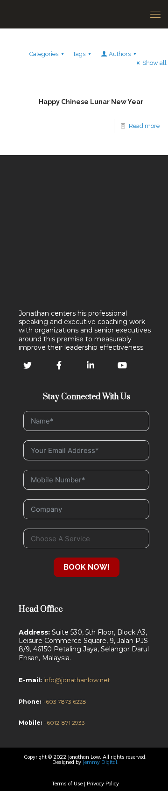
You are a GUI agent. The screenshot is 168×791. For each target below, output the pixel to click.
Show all (154, 62)
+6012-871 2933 (63, 722)
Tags (79, 53)
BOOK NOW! (86, 567)
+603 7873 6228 (64, 701)
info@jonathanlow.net (76, 680)
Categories (43, 53)
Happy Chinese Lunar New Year (91, 102)
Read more (144, 125)
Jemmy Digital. (101, 762)
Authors (120, 53)
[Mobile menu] (155, 14)
